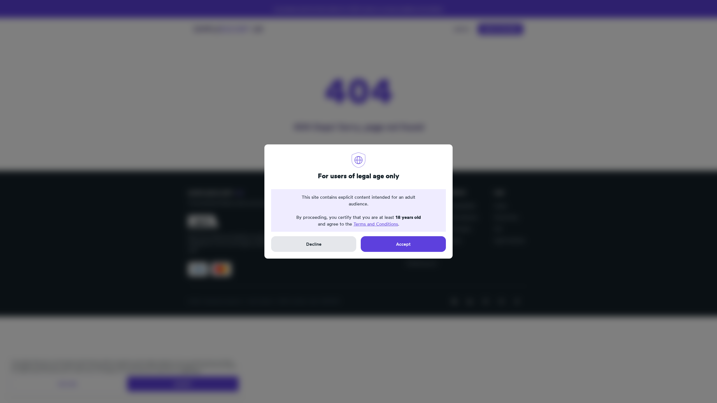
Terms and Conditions (375, 224)
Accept (403, 244)
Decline (314, 244)
